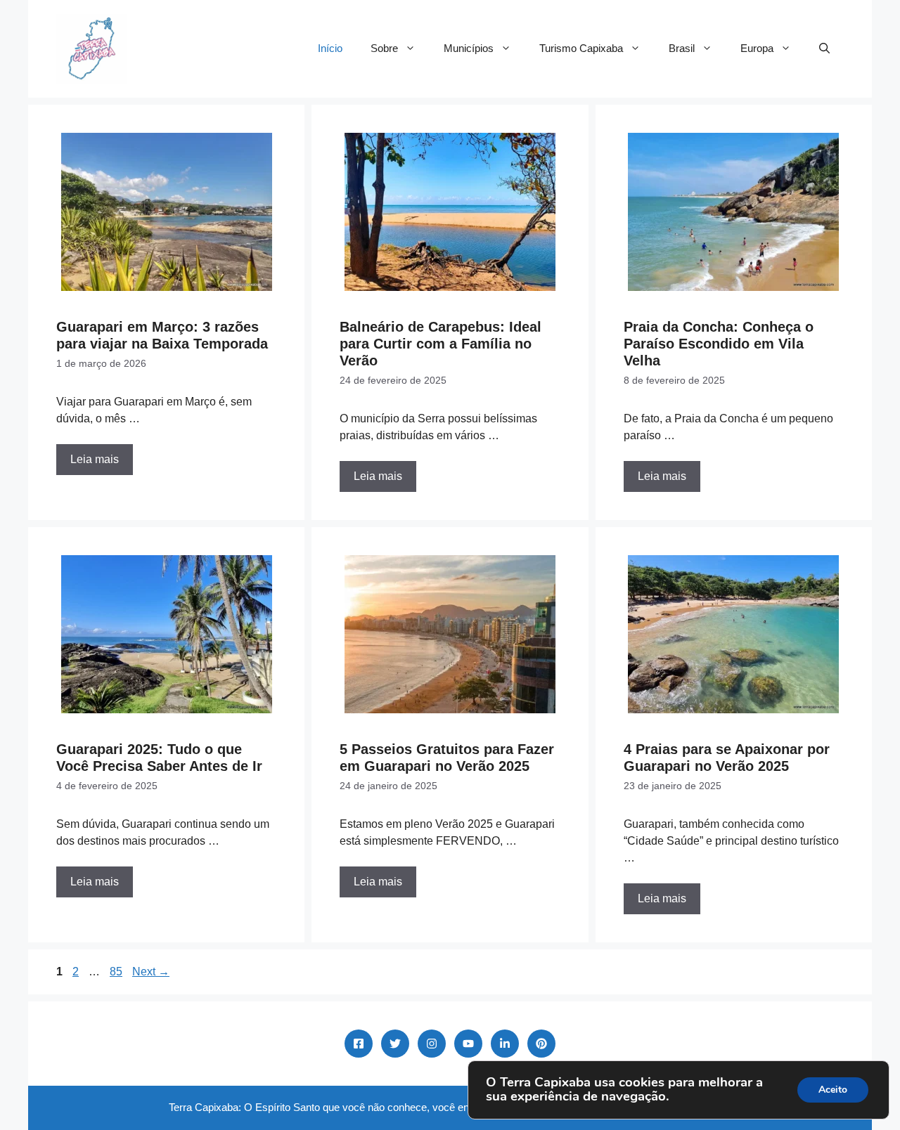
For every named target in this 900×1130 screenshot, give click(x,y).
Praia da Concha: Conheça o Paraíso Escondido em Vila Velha (719, 343)
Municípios (469, 48)
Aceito (832, 1089)
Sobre (384, 48)
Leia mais (94, 459)
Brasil (682, 48)
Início (330, 48)
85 (117, 972)
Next (150, 972)
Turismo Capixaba (581, 48)
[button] (824, 48)
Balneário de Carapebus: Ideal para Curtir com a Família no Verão (440, 343)
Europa (756, 48)
